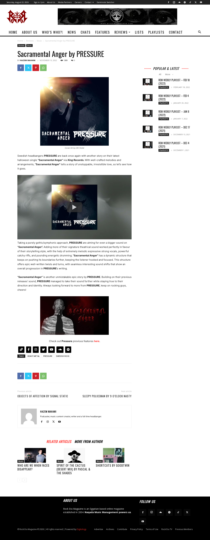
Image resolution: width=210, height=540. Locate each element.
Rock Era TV (166, 529)
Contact (88, 2)
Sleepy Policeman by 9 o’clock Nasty (107, 396)
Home (13, 32)
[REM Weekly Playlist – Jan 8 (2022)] (147, 113)
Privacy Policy (136, 529)
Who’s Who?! (52, 32)
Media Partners (65, 2)
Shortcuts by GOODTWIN (112, 465)
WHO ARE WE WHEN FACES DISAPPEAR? (33, 467)
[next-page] (25, 480)
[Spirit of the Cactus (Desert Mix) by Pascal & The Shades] (74, 455)
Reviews (121, 32)
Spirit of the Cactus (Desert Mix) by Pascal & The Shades (73, 469)
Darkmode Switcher (105, 2)
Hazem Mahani (27, 60)
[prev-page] (19, 480)
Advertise (98, 529)
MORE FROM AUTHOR (88, 441)
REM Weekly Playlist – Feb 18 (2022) (174, 81)
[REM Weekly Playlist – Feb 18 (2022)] (147, 81)
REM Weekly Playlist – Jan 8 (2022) (173, 113)
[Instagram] (173, 2)
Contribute (122, 529)
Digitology (81, 529)
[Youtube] (201, 2)
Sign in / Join (39, 2)
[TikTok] (190, 2)
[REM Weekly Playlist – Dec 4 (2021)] (147, 144)
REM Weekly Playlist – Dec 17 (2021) (174, 129)
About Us (51, 2)
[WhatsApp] (43, 67)
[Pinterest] (35, 67)
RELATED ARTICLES (58, 441)
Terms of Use (152, 529)
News (72, 32)
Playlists (156, 32)
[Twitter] (195, 2)
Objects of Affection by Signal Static (42, 396)
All (160, 74)
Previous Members (184, 529)
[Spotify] (184, 2)
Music (39, 40)
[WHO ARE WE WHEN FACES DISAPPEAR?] (35, 455)
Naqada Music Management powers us (108, 512)
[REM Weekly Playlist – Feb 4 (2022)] (147, 97)
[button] (199, 32)
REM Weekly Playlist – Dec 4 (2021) (173, 144)
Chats (86, 32)
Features (102, 32)
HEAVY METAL (33, 356)
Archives (110, 529)
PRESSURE (47, 356)
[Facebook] (168, 2)
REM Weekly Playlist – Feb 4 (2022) (173, 97)
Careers (78, 2)
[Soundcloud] (179, 2)
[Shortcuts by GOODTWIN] (114, 455)
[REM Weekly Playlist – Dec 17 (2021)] (147, 129)
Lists (139, 32)
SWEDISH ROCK (62, 356)
